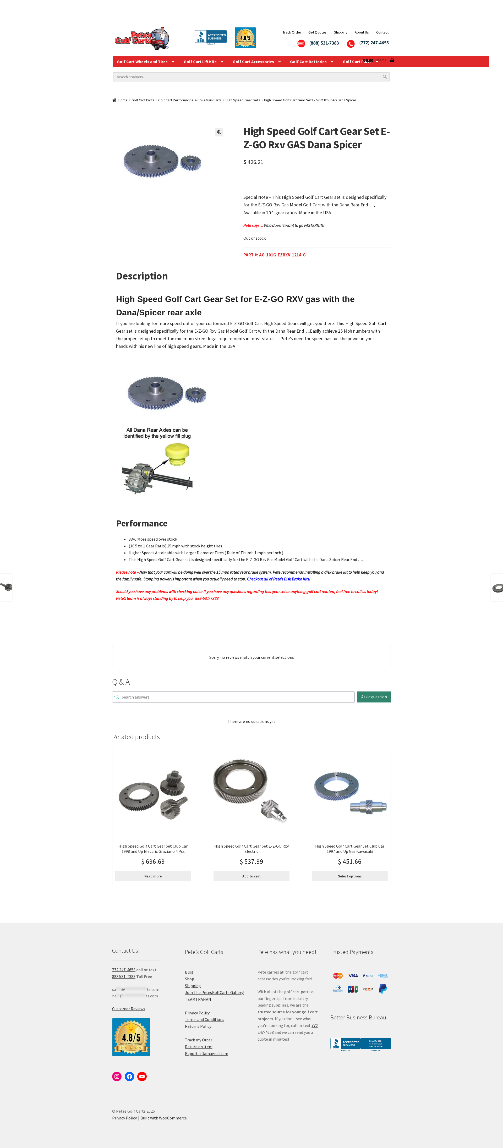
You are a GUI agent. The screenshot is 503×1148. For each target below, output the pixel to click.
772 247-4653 (123, 969)
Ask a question (374, 696)
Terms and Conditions (204, 1019)
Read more (153, 876)
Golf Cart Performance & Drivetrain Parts (190, 100)
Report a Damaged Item (206, 1053)
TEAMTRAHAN (198, 999)
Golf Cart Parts (143, 100)
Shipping (341, 32)
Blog (189, 972)
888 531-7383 (123, 976)
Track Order (292, 32)
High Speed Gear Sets (243, 100)
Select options (350, 876)
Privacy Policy (197, 1012)
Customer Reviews (128, 1008)
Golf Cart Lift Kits (200, 61)
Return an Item (198, 1046)
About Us (362, 32)
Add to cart (251, 876)
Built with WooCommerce (163, 1117)
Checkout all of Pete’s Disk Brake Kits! (278, 578)
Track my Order (198, 1039)
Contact (382, 32)
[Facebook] (129, 1076)
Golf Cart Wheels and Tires (142, 61)
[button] (219, 132)
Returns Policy (198, 1026)
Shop (189, 978)
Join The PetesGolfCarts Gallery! (214, 992)
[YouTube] (142, 1076)
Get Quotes (317, 32)
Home (123, 100)
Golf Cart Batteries (308, 61)
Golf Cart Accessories (253, 61)
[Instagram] (117, 1076)
